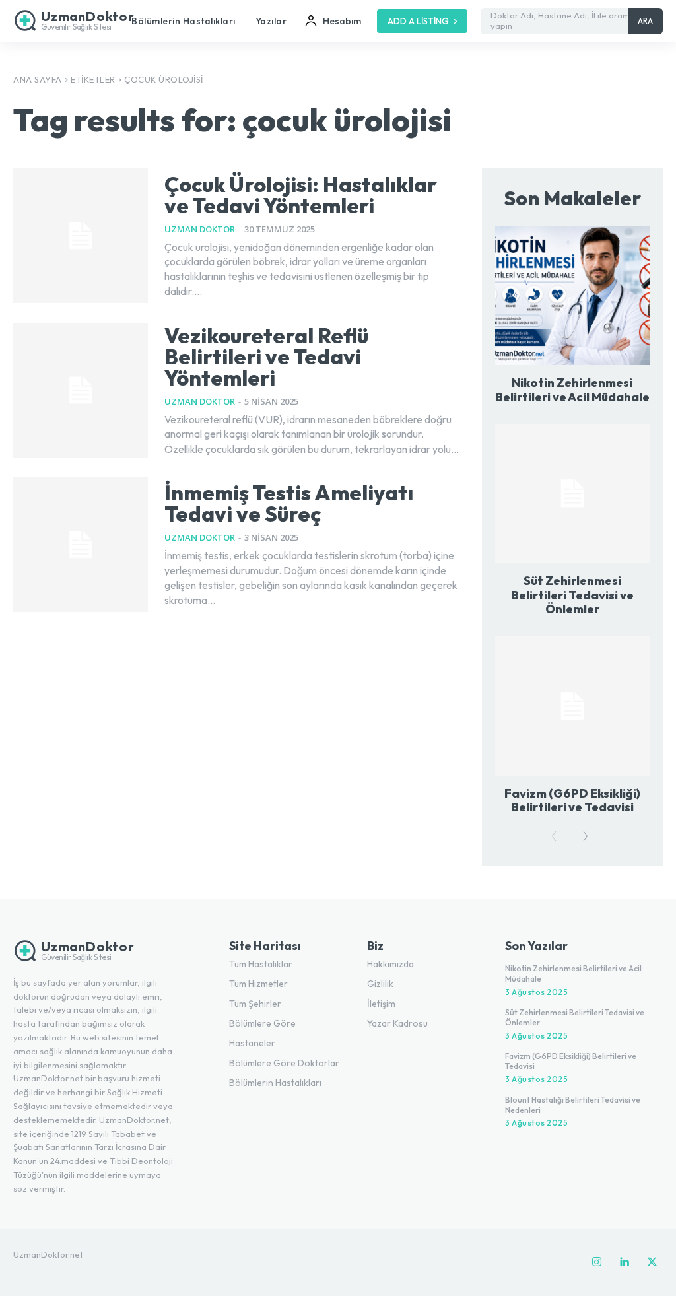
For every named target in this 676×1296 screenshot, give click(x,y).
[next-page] (581, 837)
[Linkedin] (624, 1262)
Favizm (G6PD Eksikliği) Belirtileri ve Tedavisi (572, 800)
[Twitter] (652, 1262)
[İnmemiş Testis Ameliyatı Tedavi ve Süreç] (80, 544)
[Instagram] (596, 1262)
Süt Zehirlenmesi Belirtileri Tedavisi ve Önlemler (572, 595)
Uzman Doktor (199, 229)
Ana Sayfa (37, 79)
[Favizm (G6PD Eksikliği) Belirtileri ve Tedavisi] (572, 706)
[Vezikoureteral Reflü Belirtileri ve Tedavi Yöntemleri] (80, 390)
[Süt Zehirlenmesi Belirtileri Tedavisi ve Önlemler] (572, 493)
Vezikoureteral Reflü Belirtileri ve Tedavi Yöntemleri (266, 356)
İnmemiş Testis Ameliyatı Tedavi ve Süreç (288, 503)
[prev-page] (558, 837)
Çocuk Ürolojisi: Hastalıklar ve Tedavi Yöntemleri (300, 195)
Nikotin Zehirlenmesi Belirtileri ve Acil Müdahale (572, 390)
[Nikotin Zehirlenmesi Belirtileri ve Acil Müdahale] (572, 295)
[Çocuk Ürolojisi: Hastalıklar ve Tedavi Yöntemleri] (80, 235)
